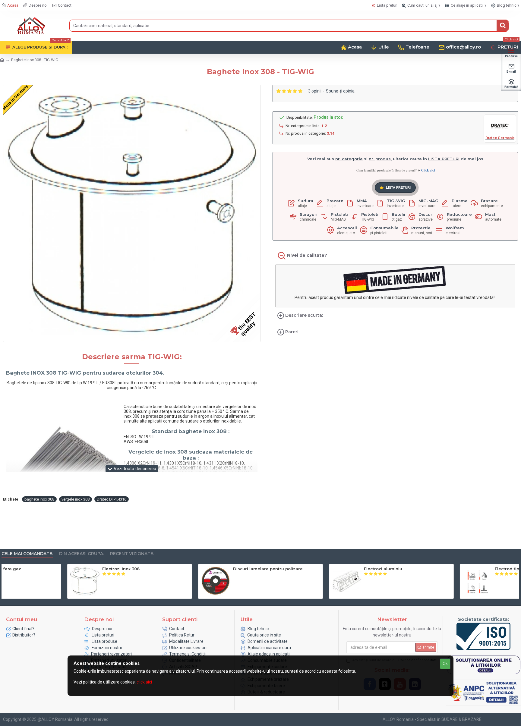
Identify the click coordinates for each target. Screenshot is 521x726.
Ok (445, 663)
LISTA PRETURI (395, 187)
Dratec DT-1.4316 (111, 499)
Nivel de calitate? (307, 255)
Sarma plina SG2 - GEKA (62, 568)
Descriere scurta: (304, 315)
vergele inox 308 (76, 499)
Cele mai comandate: (27, 553)
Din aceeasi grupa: (81, 553)
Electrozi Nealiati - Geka (193, 568)
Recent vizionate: (132, 553)
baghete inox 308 (39, 499)
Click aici (428, 170)
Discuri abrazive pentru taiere (330, 568)
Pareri (291, 332)
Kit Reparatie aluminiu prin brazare (466, 568)
